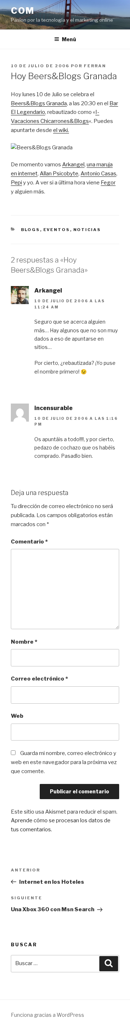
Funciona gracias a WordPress (47, 1015)
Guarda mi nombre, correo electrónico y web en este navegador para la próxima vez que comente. (64, 762)
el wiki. (61, 130)
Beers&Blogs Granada (39, 103)
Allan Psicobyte (59, 173)
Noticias (87, 229)
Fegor (108, 182)
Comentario (29, 541)
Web (17, 716)
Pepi (16, 182)
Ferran (95, 65)
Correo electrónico (39, 678)
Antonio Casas (98, 173)
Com (22, 10)
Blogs (30, 229)
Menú (69, 39)
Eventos (56, 229)
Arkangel (73, 164)
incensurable (53, 408)
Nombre (24, 642)
